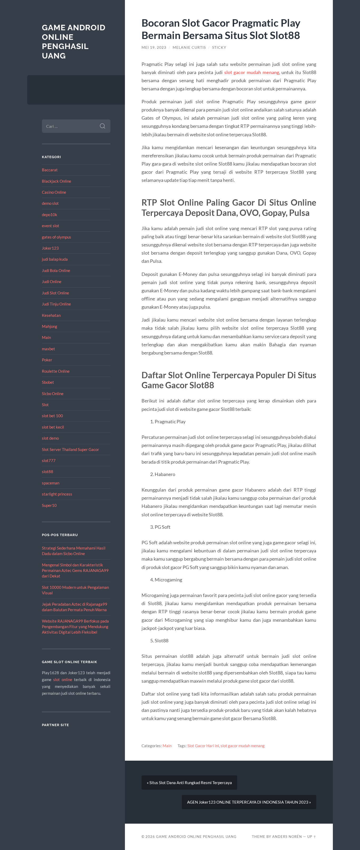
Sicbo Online (53, 393)
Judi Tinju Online (56, 304)
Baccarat (50, 169)
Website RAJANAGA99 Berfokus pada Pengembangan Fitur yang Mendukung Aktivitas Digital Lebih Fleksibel (75, 627)
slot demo (50, 438)
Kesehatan (51, 315)
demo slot (50, 203)
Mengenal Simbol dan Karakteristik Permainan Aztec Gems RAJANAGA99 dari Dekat (75, 570)
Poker (47, 359)
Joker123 (50, 248)
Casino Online (54, 192)
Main (46, 337)
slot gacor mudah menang (251, 72)
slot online (62, 679)
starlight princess (57, 494)
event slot (50, 225)
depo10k (49, 214)
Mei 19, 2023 (154, 47)
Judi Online (51, 281)
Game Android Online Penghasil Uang (73, 41)
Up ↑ (311, 836)
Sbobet (48, 382)
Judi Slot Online (55, 292)
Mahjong (49, 326)
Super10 (49, 505)
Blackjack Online (56, 181)
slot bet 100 (52, 415)
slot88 (47, 471)
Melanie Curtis (189, 47)
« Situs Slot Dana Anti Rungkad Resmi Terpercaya (189, 782)
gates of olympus (56, 237)
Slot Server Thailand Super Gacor (70, 449)
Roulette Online (56, 371)
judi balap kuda (55, 259)
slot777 (49, 460)
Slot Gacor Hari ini (203, 745)
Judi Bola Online (56, 270)
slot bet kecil (53, 427)
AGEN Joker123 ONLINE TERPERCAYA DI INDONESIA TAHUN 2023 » (249, 802)
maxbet (48, 348)
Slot (45, 404)
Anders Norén (287, 836)
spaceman (50, 482)
